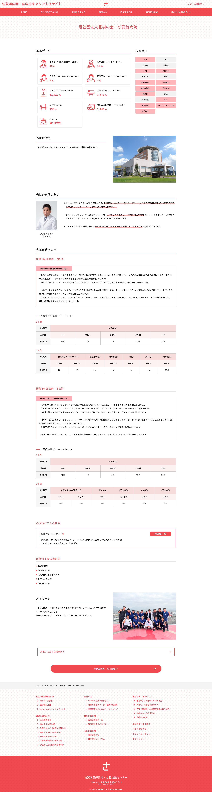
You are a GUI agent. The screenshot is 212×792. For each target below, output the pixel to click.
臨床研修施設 (49, 685)
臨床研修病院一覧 (95, 720)
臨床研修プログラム (50, 533)
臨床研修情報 (126, 12)
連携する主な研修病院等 (52, 651)
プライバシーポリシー (142, 733)
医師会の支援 (141, 717)
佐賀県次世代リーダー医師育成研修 (103, 705)
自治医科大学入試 (47, 724)
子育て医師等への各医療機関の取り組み (153, 709)
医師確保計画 (45, 705)
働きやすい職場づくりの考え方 (149, 701)
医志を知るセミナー (48, 736)
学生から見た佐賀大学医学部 (52, 745)
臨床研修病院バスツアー (98, 724)
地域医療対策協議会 (141, 724)
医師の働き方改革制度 (145, 713)
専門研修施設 (93, 735)
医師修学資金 (45, 720)
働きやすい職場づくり (181, 12)
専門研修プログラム (96, 739)
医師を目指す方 (79, 12)
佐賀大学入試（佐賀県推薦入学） (54, 728)
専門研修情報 (152, 12)
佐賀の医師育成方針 (49, 12)
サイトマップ (138, 738)
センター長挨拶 (46, 701)
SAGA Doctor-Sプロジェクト (53, 709)
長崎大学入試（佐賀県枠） (51, 732)
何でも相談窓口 (197, 4)
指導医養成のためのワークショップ (103, 709)
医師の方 (103, 12)
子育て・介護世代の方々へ (147, 705)
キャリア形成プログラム (98, 701)
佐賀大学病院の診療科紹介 (51, 740)
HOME (24, 12)
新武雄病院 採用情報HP (106, 668)
